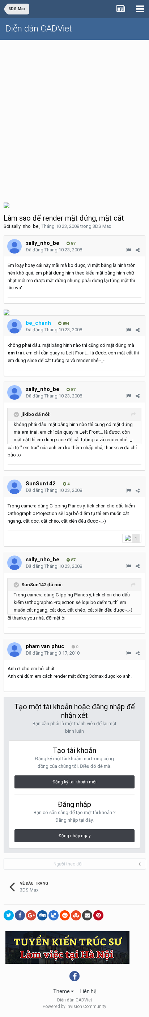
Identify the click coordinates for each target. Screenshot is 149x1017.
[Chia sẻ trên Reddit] (65, 915)
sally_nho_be (24, 226)
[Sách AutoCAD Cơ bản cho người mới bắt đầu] (6, 205)
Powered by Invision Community (74, 1006)
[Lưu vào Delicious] (53, 915)
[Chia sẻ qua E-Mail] (87, 915)
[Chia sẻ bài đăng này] (138, 250)
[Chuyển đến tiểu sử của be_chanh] (14, 326)
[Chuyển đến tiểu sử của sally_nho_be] (14, 246)
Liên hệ (88, 991)
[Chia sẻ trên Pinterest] (98, 915)
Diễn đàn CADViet (38, 29)
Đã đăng (54, 249)
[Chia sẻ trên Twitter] (9, 915)
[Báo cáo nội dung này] (128, 250)
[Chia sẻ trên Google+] (31, 915)
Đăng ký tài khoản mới (74, 781)
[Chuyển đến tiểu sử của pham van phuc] (14, 649)
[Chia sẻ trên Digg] (42, 915)
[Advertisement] (74, 118)
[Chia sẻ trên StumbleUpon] (76, 915)
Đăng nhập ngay (75, 835)
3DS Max (102, 226)
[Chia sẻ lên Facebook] (20, 915)
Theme (62, 991)
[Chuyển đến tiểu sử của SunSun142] (14, 487)
